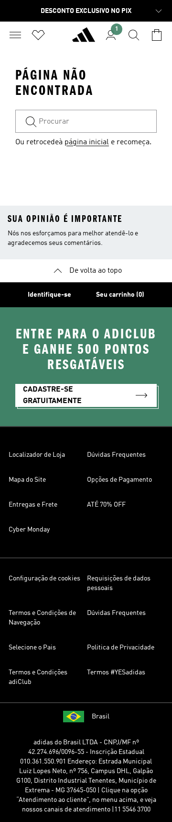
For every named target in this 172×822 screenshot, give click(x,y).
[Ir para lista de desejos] (38, 34)
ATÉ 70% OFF (106, 504)
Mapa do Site (27, 479)
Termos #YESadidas (116, 672)
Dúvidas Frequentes (116, 455)
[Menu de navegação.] (15, 34)
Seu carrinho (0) (120, 294)
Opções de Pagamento (119, 479)
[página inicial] (83, 38)
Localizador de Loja (37, 455)
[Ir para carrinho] (156, 34)
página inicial (86, 142)
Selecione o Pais (32, 647)
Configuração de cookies (44, 578)
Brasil (100, 716)
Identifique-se (49, 294)
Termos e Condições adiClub (38, 677)
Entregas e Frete (33, 504)
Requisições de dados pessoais (118, 583)
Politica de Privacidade (120, 647)
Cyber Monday (29, 529)
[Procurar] (133, 34)
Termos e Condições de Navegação (42, 618)
